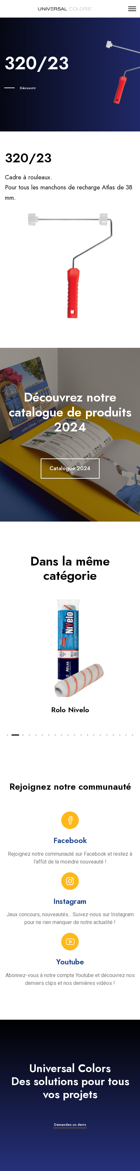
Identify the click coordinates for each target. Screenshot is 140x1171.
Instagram (70, 901)
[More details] (132, 586)
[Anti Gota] (71, 648)
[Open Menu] (132, 9)
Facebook (70, 840)
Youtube (70, 961)
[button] (7, 735)
